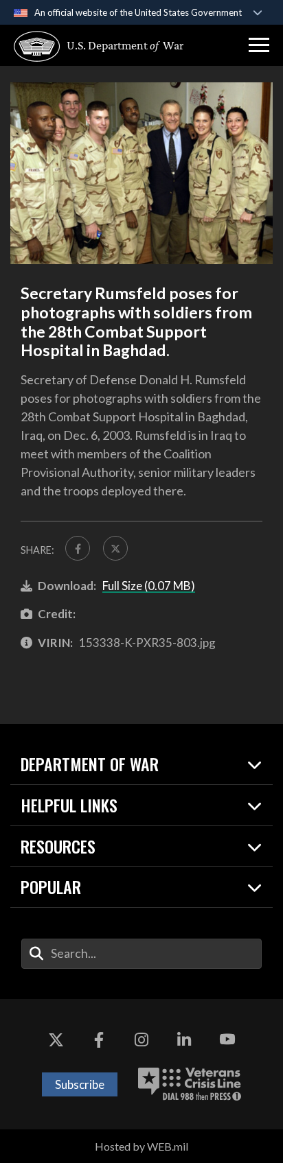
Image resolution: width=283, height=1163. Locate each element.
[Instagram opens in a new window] (141, 1040)
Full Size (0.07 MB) (148, 585)
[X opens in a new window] (55, 1040)
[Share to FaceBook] (77, 548)
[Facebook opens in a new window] (99, 1040)
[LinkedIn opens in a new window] (184, 1040)
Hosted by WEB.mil (141, 1146)
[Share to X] (115, 548)
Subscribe (79, 1084)
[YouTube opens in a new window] (227, 1040)
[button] (259, 45)
